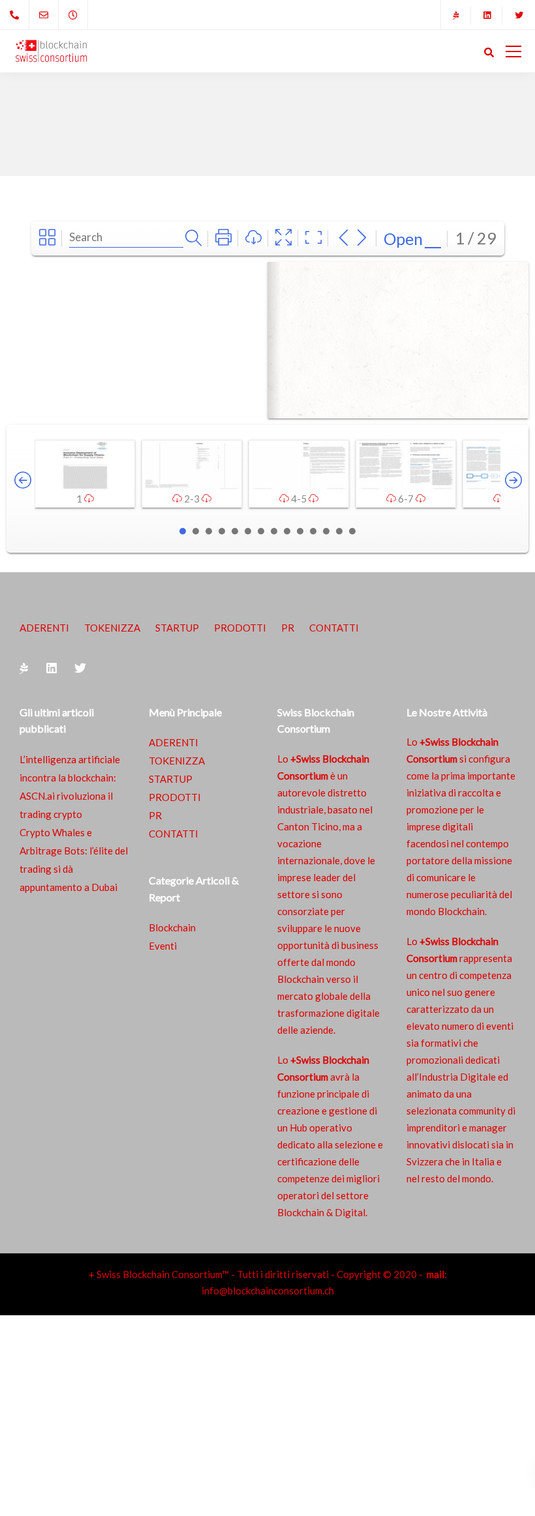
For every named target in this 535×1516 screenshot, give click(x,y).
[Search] (193, 238)
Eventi (163, 946)
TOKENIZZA (112, 628)
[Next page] (362, 238)
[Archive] (47, 238)
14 (352, 531)
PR (287, 628)
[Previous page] (343, 238)
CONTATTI (334, 628)
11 (313, 531)
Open (403, 238)
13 (339, 531)
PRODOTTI (240, 628)
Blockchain (172, 927)
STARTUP (177, 628)
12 (326, 531)
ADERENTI (44, 628)
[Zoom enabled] (313, 238)
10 (300, 531)
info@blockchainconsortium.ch (268, 1290)
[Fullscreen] (283, 238)
